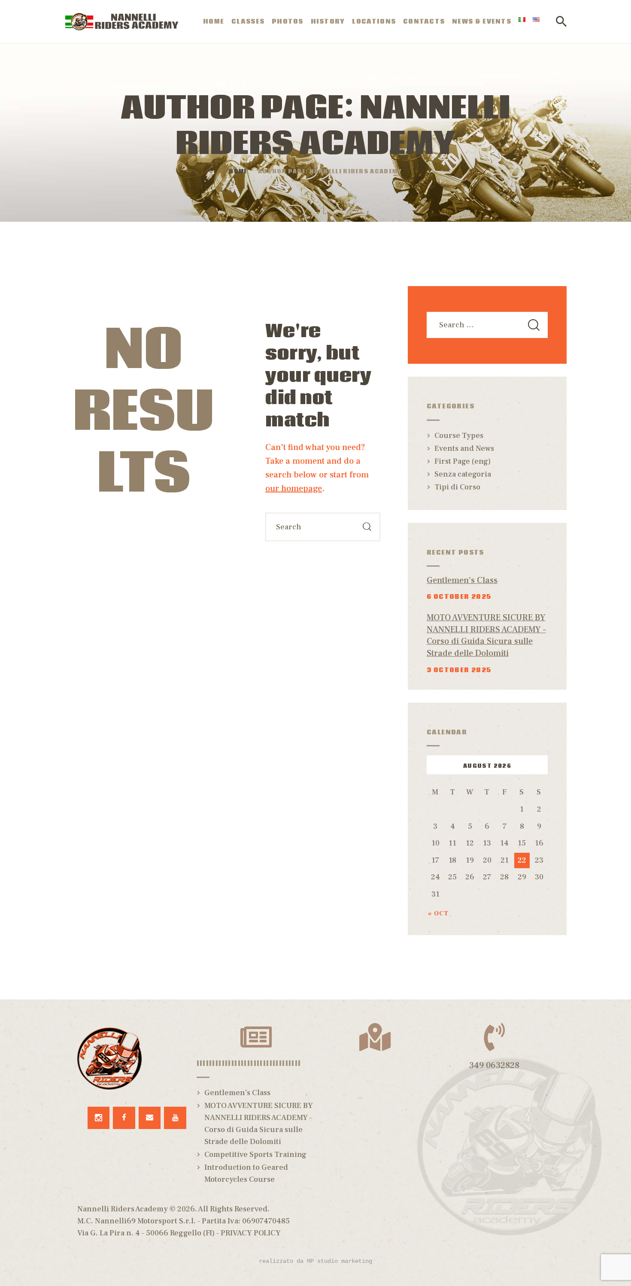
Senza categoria (462, 474)
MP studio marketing (339, 1261)
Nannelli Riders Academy (122, 1209)
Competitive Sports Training (255, 1154)
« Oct (438, 914)
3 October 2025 (459, 670)
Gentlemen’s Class (462, 580)
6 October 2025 (459, 596)
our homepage (293, 488)
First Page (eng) (462, 461)
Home (238, 172)
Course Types (458, 436)
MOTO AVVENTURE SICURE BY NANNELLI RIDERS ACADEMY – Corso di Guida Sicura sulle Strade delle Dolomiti (486, 635)
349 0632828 (494, 1065)
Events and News (464, 448)
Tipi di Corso (457, 487)
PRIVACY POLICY (251, 1233)
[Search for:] (487, 325)
